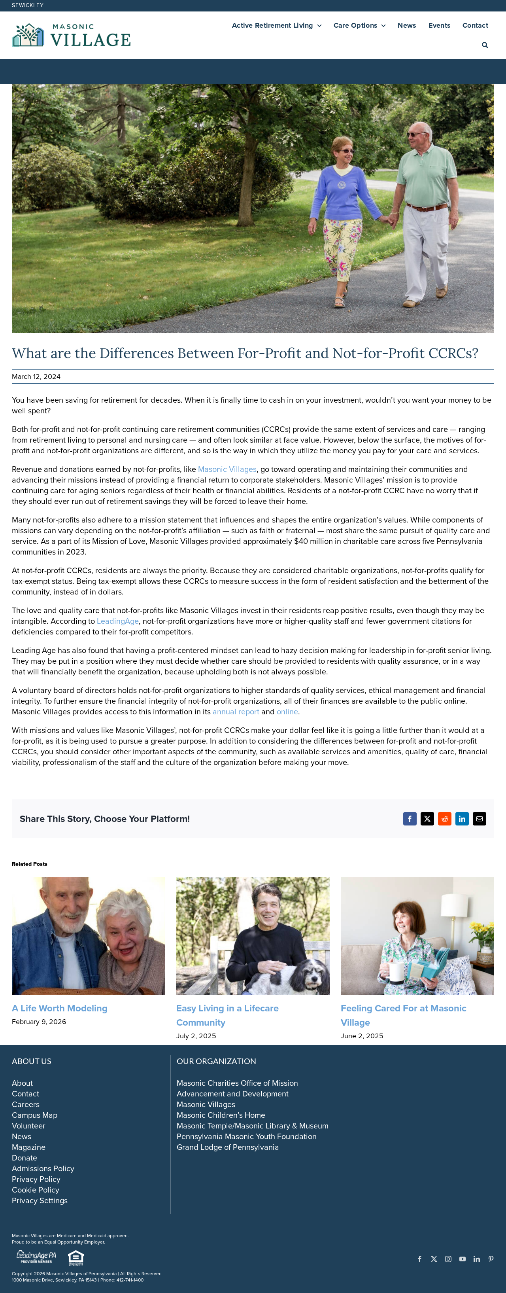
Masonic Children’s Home (221, 1115)
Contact (25, 1094)
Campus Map (34, 1115)
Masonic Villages (227, 469)
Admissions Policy (43, 1168)
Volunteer (28, 1126)
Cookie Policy (35, 1190)
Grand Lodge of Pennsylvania (228, 1147)
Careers (26, 1104)
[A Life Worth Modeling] (88, 883)
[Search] (485, 45)
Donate (24, 1158)
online (287, 711)
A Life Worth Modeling (60, 1008)
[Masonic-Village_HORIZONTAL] (71, 27)
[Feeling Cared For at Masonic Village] (417, 883)
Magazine (28, 1147)
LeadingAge (118, 621)
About (22, 1083)
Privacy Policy (36, 1179)
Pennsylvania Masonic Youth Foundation (247, 1136)
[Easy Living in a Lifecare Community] (253, 883)
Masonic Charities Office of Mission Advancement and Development (237, 1088)
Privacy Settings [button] (40, 1200)
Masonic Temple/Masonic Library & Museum (253, 1126)
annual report (237, 711)
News (21, 1136)
